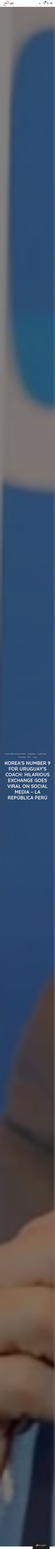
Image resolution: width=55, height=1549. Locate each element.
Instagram (32, 754)
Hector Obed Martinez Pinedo (15, 754)
